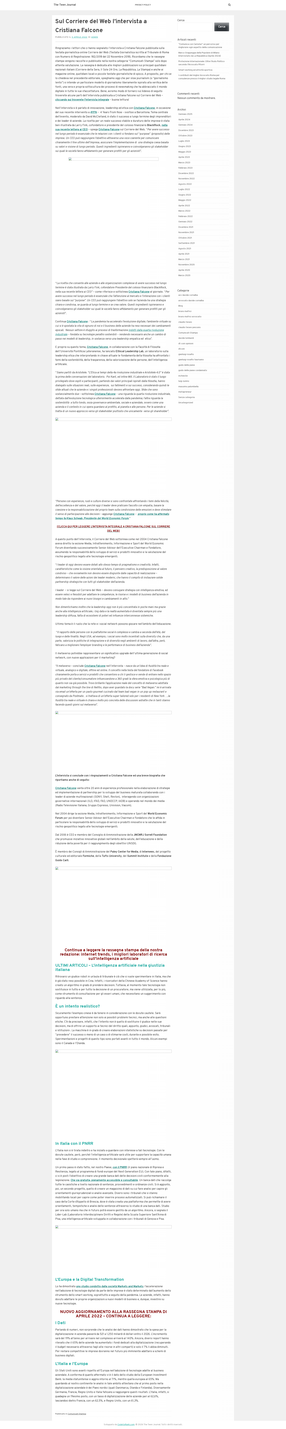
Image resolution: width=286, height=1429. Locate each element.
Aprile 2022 (184, 205)
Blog (180, 306)
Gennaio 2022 (185, 221)
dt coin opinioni (185, 343)
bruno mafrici (184, 311)
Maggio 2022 (184, 200)
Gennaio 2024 (185, 125)
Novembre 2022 (186, 178)
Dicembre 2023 (186, 130)
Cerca (180, 20)
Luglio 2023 (184, 141)
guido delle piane (186, 365)
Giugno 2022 (184, 195)
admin (94, 37)
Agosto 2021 (184, 248)
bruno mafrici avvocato (189, 316)
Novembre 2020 (186, 265)
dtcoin (181, 349)
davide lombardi (186, 338)
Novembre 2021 (186, 232)
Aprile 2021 (184, 254)
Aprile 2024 (184, 119)
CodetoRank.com (126, 1424)
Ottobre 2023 (185, 135)
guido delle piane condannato (192, 370)
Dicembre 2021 (185, 227)
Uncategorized (185, 402)
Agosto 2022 (185, 184)
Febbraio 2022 (185, 216)
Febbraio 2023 (185, 168)
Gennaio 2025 (185, 114)
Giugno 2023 (184, 146)
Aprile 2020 (184, 270)
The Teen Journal (65, 5)
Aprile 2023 (184, 157)
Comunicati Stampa (77, 1414)
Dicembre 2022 (186, 173)
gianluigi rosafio (186, 354)
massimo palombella (188, 386)
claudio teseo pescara (189, 327)
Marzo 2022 (184, 211)
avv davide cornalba (188, 295)
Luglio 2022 (184, 189)
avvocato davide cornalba (191, 300)
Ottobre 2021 (185, 238)
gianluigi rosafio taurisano (191, 359)
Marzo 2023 (184, 162)
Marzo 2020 (184, 275)
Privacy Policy (143, 5)
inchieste (183, 376)
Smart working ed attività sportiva (195, 70)
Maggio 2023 (184, 152)
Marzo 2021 (184, 259)
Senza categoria (186, 397)
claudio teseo (185, 322)
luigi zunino (183, 381)
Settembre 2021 (186, 243)
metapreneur (184, 392)
